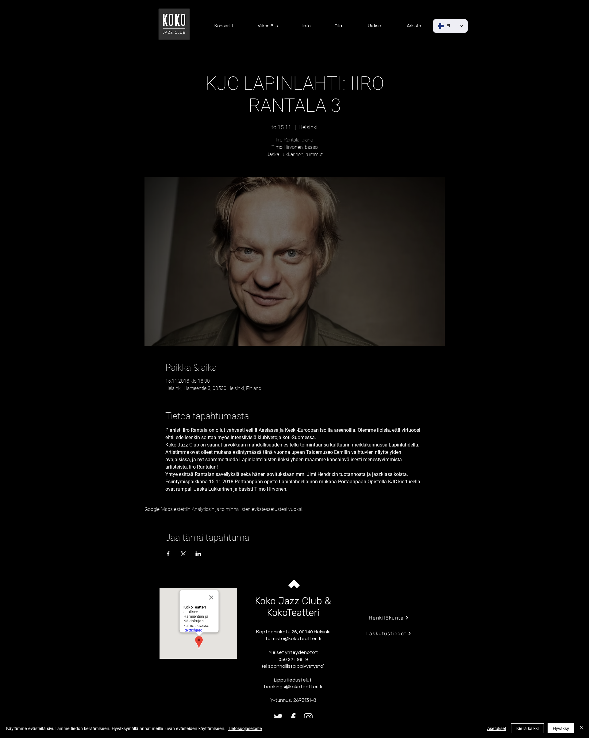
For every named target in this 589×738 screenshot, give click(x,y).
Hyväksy (561, 728)
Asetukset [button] (496, 728)
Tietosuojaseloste (245, 728)
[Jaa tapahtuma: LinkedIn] (198, 553)
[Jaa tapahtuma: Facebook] (168, 553)
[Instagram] (308, 718)
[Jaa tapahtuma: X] (183, 553)
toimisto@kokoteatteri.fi (293, 638)
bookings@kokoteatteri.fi (293, 686)
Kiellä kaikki (527, 728)
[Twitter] (278, 718)
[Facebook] (293, 718)
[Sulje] (581, 728)
